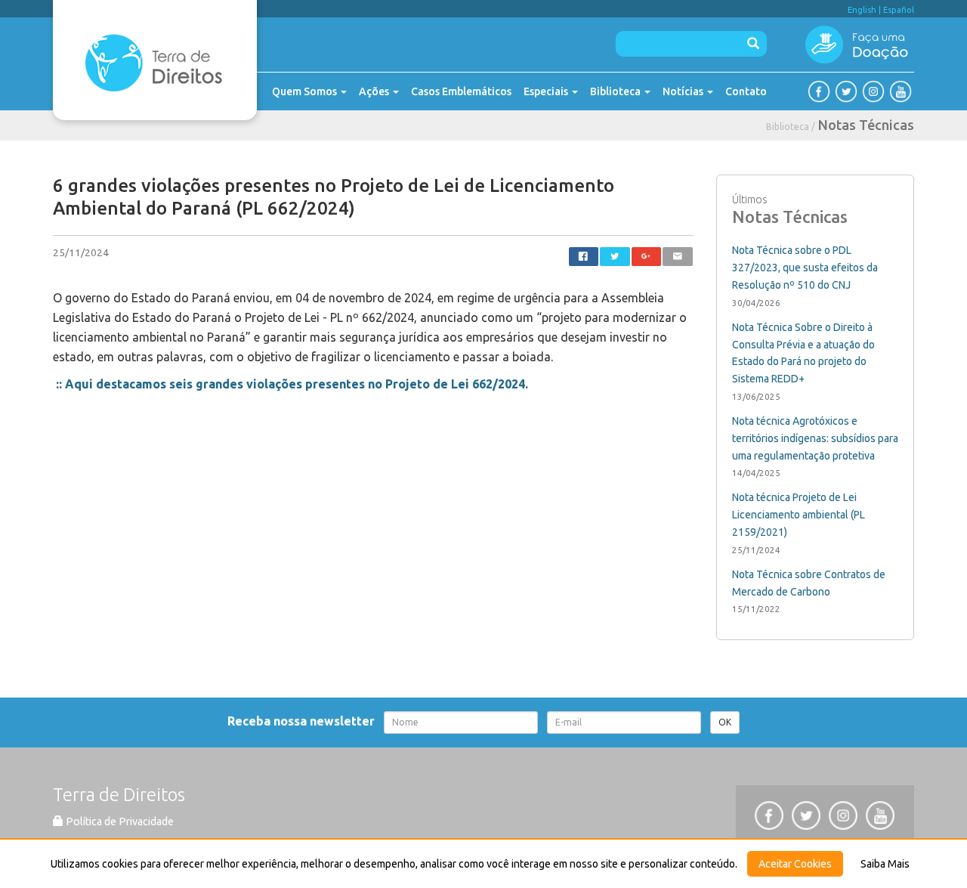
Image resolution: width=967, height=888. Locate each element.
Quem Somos (305, 91)
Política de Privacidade (118, 821)
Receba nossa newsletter (304, 721)
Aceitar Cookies (795, 864)
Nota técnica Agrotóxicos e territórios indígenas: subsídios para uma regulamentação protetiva (815, 438)
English (862, 9)
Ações (375, 91)
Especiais (547, 91)
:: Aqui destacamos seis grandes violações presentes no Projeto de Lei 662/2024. (292, 384)
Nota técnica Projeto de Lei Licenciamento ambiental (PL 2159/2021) (798, 514)
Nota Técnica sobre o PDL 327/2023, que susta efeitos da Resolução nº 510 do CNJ (805, 267)
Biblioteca (616, 91)
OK (724, 722)
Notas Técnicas (866, 124)
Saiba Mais (885, 864)
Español (898, 9)
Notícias (684, 91)
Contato (746, 91)
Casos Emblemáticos (461, 91)
